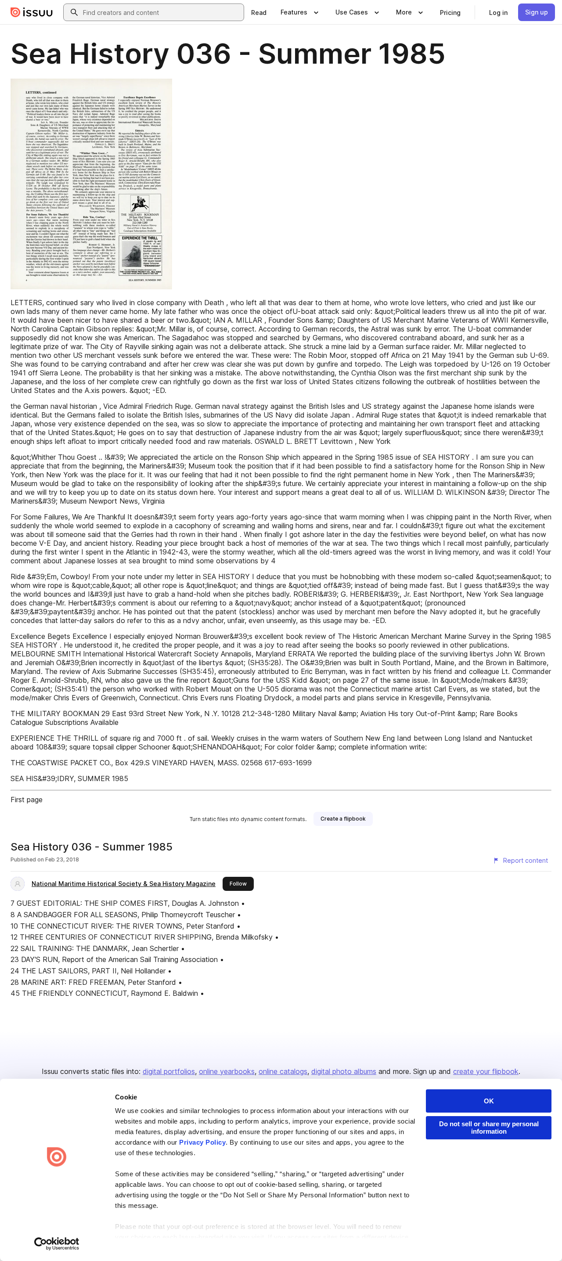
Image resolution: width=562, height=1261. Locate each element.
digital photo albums (343, 1071)
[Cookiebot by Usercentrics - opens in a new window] (56, 1243)
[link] (259, 12)
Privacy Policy (202, 1142)
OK (489, 1101)
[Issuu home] (31, 12)
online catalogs (283, 1071)
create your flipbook (486, 1071)
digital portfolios (169, 1071)
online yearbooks (227, 1071)
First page (27, 799)
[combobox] (161, 12)
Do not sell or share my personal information (489, 1127)
